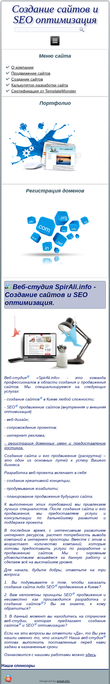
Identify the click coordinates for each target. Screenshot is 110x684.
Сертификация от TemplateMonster (43, 91)
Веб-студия (15, 377)
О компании (22, 67)
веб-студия (92, 637)
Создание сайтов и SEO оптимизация (55, 14)
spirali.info (63, 681)
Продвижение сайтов (30, 73)
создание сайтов (23, 399)
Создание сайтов (27, 79)
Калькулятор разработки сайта (39, 85)
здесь (90, 654)
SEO (11, 407)
